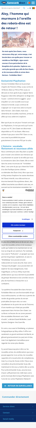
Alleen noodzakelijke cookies (18, 236)
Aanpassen (17, 230)
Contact (6, 412)
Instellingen (26, 219)
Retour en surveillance (19, 386)
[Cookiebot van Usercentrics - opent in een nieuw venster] (25, 190)
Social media (8, 419)
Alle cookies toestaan (18, 225)
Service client (9, 406)
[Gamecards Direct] (13, 3)
